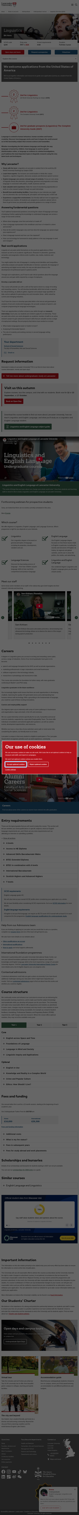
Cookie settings (10, 769)
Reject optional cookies (38, 764)
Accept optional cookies (16, 764)
